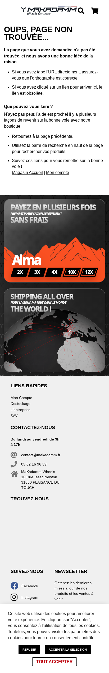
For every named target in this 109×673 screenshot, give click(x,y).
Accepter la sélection (68, 649)
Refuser (29, 649)
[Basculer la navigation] (10, 11)
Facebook (29, 586)
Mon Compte (21, 398)
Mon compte (57, 172)
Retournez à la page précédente (42, 136)
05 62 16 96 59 (34, 464)
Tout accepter (54, 661)
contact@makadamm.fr (40, 455)
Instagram (29, 597)
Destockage (20, 403)
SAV (14, 416)
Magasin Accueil (27, 172)
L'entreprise (20, 410)
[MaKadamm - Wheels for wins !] (49, 11)
